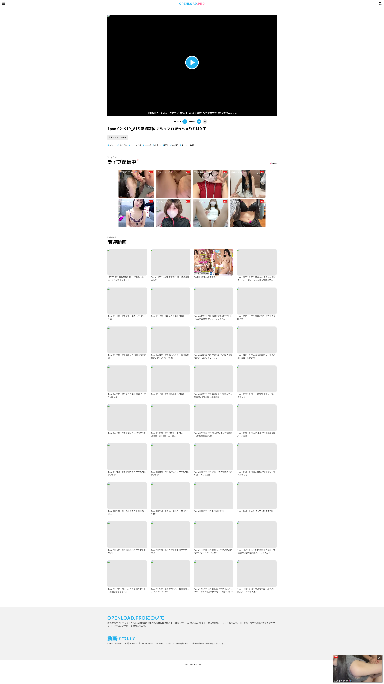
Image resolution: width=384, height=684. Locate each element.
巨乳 (166, 145)
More (274, 163)
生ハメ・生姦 (188, 145)
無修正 (175, 145)
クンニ (112, 145)
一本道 (148, 145)
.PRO (192, 4)
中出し (157, 145)
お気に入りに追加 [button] (118, 137)
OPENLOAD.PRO (195, 664)
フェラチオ (136, 145)
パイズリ (123, 145)
